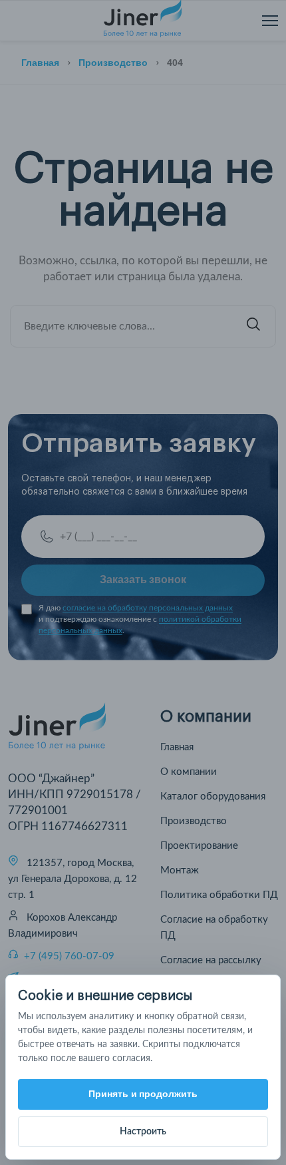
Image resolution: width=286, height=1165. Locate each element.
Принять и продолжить (143, 1093)
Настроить (143, 1131)
